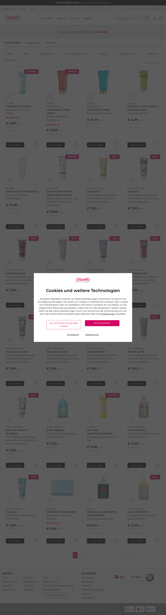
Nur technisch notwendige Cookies (64, 324)
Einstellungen (108, 314)
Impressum (73, 334)
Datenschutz (92, 334)
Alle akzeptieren (102, 323)
